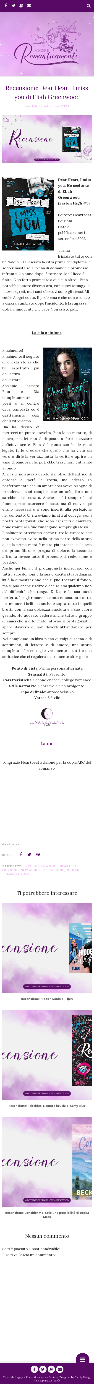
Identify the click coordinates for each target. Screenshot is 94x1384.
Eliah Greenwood (41, 866)
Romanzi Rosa (17, 874)
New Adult (30, 870)
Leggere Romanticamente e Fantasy (36, 1377)
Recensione (54, 870)
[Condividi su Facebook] (20, 854)
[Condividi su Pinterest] (38, 854)
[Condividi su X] (29, 854)
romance (75, 870)
